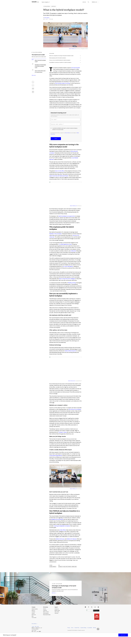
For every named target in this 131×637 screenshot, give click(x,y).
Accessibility (89, 627)
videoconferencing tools (70, 350)
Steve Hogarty (46, 17)
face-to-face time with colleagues (67, 278)
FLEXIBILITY (61, 566)
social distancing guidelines (55, 455)
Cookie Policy (76, 627)
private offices (62, 530)
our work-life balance (68, 266)
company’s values (63, 432)
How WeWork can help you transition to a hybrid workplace (60, 62)
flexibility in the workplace (55, 233)
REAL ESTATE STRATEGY (67, 566)
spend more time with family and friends (58, 175)
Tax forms (56, 613)
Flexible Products (53, 566)
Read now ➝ (54, 592)
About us (33, 610)
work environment (75, 67)
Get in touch (123, 634)
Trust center (34, 617)
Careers (33, 613)
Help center (57, 611)
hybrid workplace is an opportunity (66, 216)
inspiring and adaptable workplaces (62, 525)
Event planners (46, 613)
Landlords (45, 610)
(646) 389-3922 (35, 626)
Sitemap (94, 627)
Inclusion (33, 611)
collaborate (73, 250)
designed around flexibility (57, 519)
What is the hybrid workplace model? (40, 61)
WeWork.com (94, 2)
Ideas (38, 1)
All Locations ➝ (34, 623)
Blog (32, 616)
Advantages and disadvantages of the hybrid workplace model (40, 66)
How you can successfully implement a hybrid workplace (59, 60)
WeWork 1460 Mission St (72, 48)
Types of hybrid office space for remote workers (40, 71)
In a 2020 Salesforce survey (65, 244)
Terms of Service (67, 132)
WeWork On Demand (72, 539)
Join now (84, 2)
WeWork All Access (60, 539)
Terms (72, 627)
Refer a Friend (46, 611)
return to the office (59, 171)
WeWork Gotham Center (71, 380)
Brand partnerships (46, 614)
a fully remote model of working (62, 83)
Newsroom (34, 614)
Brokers (44, 608)
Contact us (57, 608)
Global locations (35, 608)
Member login (57, 610)
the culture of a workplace (75, 409)
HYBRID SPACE (74, 566)
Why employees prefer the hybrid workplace (57, 57)
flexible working (71, 282)
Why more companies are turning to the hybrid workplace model (61, 55)
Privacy (68, 627)
